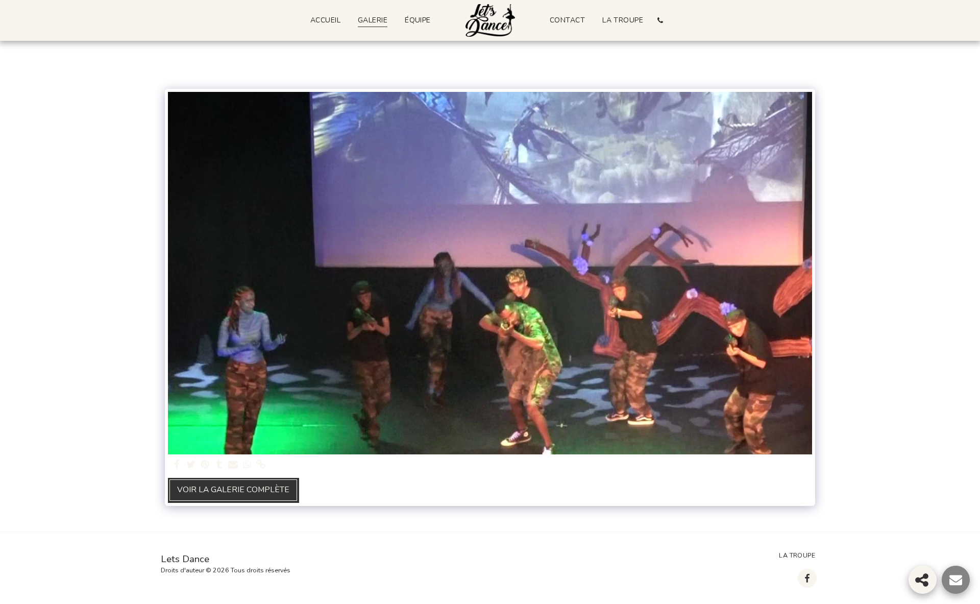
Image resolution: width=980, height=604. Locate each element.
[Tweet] (191, 465)
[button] (660, 20)
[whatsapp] (247, 465)
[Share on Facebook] (177, 465)
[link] (261, 465)
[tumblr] (219, 465)
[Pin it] (205, 465)
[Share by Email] (233, 465)
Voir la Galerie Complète (233, 489)
